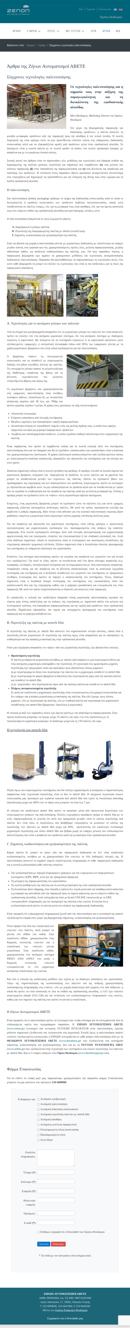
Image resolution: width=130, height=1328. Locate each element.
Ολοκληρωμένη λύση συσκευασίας (59, 1129)
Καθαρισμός (58, 1244)
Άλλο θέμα (46, 1139)
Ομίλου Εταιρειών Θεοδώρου (71, 1310)
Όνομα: (29, 1172)
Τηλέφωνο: (29, 1213)
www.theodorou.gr (70, 1040)
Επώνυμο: (28, 1181)
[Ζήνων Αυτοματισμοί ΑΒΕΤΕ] (18, 9)
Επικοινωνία (105, 9)
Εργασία (91, 9)
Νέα (81, 9)
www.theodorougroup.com (93, 1053)
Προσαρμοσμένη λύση (52, 1134)
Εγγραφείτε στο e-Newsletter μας (65, 1318)
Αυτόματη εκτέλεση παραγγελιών (58, 1124)
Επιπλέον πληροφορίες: (28, 1154)
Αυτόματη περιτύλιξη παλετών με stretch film (64, 1114)
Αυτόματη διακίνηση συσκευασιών (59, 1109)
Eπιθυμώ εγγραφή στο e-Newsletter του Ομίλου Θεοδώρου (72, 1231)
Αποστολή (43, 1244)
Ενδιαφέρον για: (26, 1099)
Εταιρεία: (28, 1191)
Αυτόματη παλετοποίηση (53, 1104)
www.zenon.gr (16, 1028)
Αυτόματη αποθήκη (50, 1119)
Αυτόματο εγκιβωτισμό (53, 1099)
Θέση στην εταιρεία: (29, 1202)
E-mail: (29, 1222)
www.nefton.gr (16, 1048)
